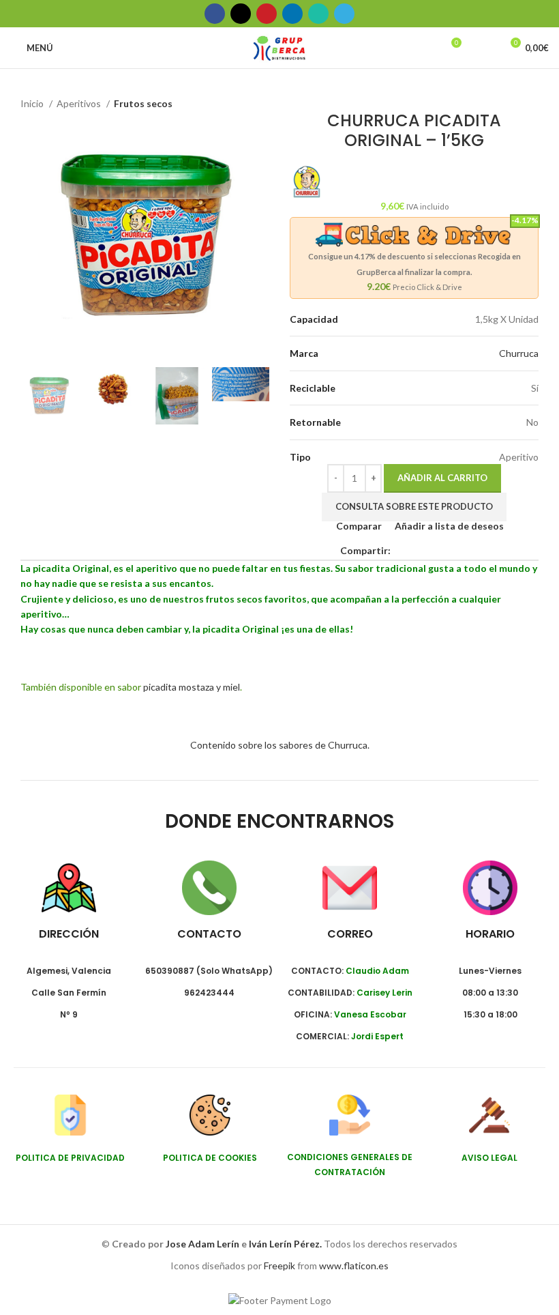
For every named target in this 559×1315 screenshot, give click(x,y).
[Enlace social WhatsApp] (318, 13)
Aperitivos (80, 103)
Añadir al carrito (442, 477)
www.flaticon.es (354, 1265)
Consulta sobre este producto (414, 506)
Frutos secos (143, 103)
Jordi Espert (377, 1036)
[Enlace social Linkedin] (292, 13)
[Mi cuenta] (484, 47)
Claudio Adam (377, 971)
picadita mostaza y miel (191, 687)
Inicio (33, 103)
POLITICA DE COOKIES (210, 1158)
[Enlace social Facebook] (215, 13)
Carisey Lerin (384, 992)
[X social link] (240, 13)
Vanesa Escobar (370, 1014)
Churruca (519, 353)
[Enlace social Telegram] (344, 13)
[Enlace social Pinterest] (266, 13)
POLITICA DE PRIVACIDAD (70, 1158)
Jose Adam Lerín (203, 1243)
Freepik (279, 1265)
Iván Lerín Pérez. (285, 1243)
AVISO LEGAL (489, 1158)
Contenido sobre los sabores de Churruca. (279, 745)
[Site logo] (279, 47)
